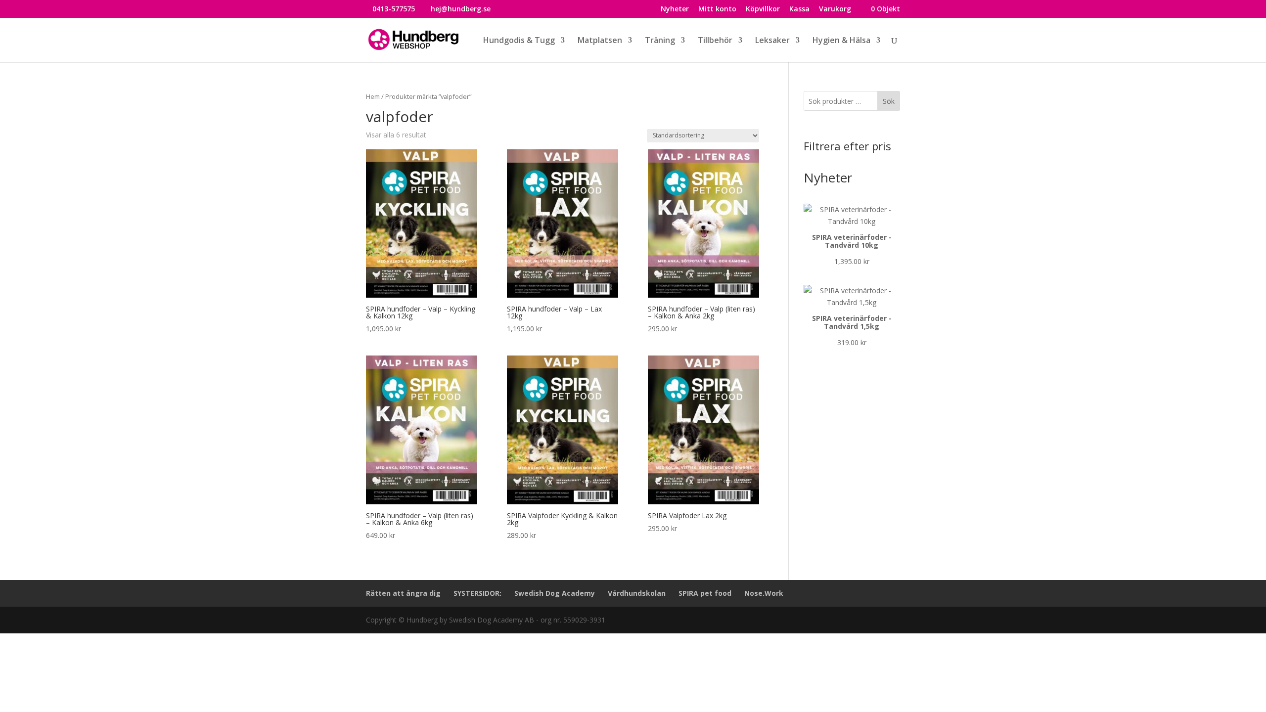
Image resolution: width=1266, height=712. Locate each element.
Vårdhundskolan (637, 593)
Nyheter (675, 9)
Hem (373, 96)
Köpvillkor (763, 9)
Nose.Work (763, 593)
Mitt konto (717, 9)
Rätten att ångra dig (403, 593)
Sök (889, 101)
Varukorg (835, 9)
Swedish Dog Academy (554, 593)
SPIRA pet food (704, 593)
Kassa (799, 9)
